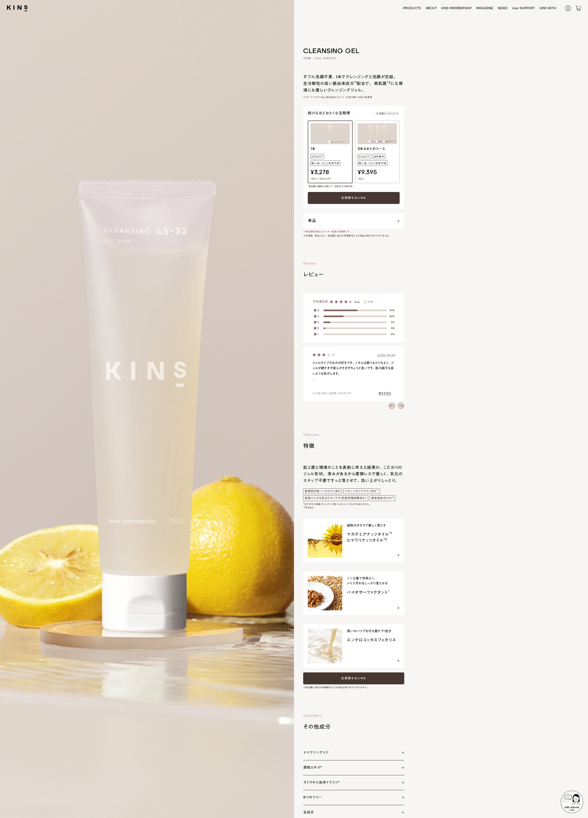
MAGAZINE (484, 8)
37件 (370, 301)
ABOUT (431, 8)
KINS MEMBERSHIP (456, 8)
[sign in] (570, 8)
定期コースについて (388, 113)
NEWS (502, 8)
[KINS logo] (17, 8)
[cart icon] (578, 8)
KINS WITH (548, 8)
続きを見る (385, 393)
